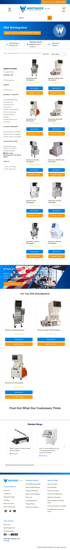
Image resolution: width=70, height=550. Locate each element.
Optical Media (9, 114)
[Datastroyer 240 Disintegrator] (34, 190)
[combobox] (35, 18)
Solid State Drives (11, 119)
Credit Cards (9, 104)
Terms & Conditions (32, 507)
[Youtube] (14, 511)
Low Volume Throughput (13, 131)
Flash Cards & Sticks (12, 109)
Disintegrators (9, 80)
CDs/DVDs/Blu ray (11, 99)
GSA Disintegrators (13, 53)
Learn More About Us (13, 284)
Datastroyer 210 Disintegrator (14, 383)
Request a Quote (9, 497)
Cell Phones (9, 102)
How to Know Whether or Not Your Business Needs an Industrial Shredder (49, 450)
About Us (7, 490)
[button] (34, 83)
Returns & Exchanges (33, 494)
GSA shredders (10, 150)
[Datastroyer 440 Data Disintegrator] (56, 231)
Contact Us (7, 494)
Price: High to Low (10, 169)
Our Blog (6, 500)
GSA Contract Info (9, 507)
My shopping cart (9, 528)
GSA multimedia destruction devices (10, 147)
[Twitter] (10, 511)
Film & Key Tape (10, 112)
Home (5, 53)
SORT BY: (46, 54)
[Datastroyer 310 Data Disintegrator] (56, 190)
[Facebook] (6, 511)
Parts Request (52, 487)
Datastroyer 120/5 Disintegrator (14, 330)
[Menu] (10, 8)
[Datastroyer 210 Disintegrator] (34, 108)
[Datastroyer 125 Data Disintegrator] (34, 231)
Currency (8, 107)
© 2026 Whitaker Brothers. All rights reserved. (51, 547)
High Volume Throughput (13, 136)
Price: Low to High (10, 166)
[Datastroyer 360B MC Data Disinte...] (56, 149)
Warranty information (54, 497)
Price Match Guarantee (33, 484)
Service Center (52, 484)
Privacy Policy (30, 504)
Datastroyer (9, 90)
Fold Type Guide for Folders (56, 506)
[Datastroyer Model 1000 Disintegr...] (56, 67)
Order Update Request (33, 487)
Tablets (7, 122)
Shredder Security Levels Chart (55, 510)
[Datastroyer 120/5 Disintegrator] (34, 67)
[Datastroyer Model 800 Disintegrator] (56, 108)
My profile (7, 524)
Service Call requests (54, 494)
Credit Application (31, 500)
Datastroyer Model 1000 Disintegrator (49, 330)
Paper (7, 117)
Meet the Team (9, 503)
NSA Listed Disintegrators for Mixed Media (12, 155)
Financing (29, 497)
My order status (9, 531)
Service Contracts (53, 491)
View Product (34, 88)
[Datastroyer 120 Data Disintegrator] (34, 149)
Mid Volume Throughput (13, 134)
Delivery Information (32, 491)
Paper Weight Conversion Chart (55, 502)
